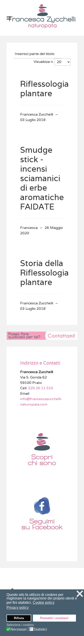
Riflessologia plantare (44, 88)
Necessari (19, 629)
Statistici (40, 629)
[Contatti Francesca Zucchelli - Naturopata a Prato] (42, 335)
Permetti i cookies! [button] (54, 618)
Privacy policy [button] (17, 607)
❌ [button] (79, 594)
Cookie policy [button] (43, 602)
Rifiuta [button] (19, 618)
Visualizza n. (44, 61)
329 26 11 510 (40, 388)
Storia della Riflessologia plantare (44, 272)
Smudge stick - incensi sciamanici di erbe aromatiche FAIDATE (42, 178)
